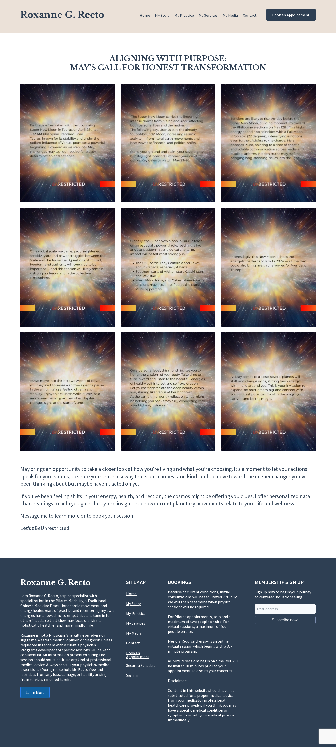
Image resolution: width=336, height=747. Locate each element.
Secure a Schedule (141, 665)
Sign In (132, 675)
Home (145, 15)
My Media (230, 15)
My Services (208, 15)
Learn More (35, 692)
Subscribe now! (285, 620)
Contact (250, 15)
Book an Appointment (291, 14)
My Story (162, 15)
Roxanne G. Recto (62, 14)
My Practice (184, 15)
